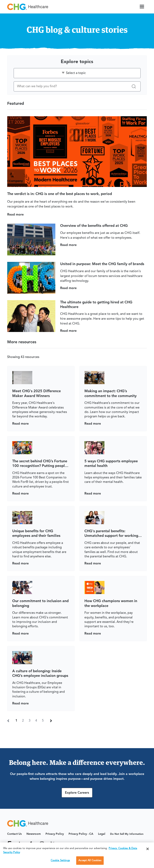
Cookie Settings (60, 860)
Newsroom (33, 834)
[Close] (147, 848)
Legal (101, 834)
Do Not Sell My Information (126, 834)
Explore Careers (77, 792)
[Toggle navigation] (142, 6)
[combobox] (77, 73)
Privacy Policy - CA (81, 834)
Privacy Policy (55, 834)
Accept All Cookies (89, 860)
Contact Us (14, 834)
